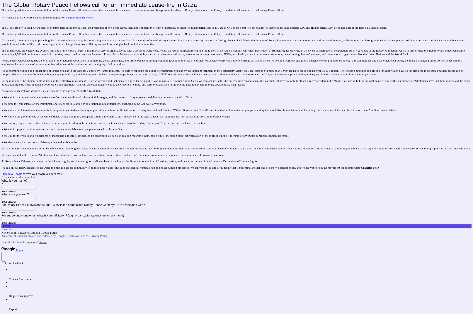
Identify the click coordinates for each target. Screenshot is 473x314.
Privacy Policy (99, 236)
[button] (236, 226)
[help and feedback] (3, 257)
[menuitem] (240, 274)
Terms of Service (78, 236)
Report (43, 242)
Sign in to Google (11, 173)
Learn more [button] (56, 173)
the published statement (79, 17)
